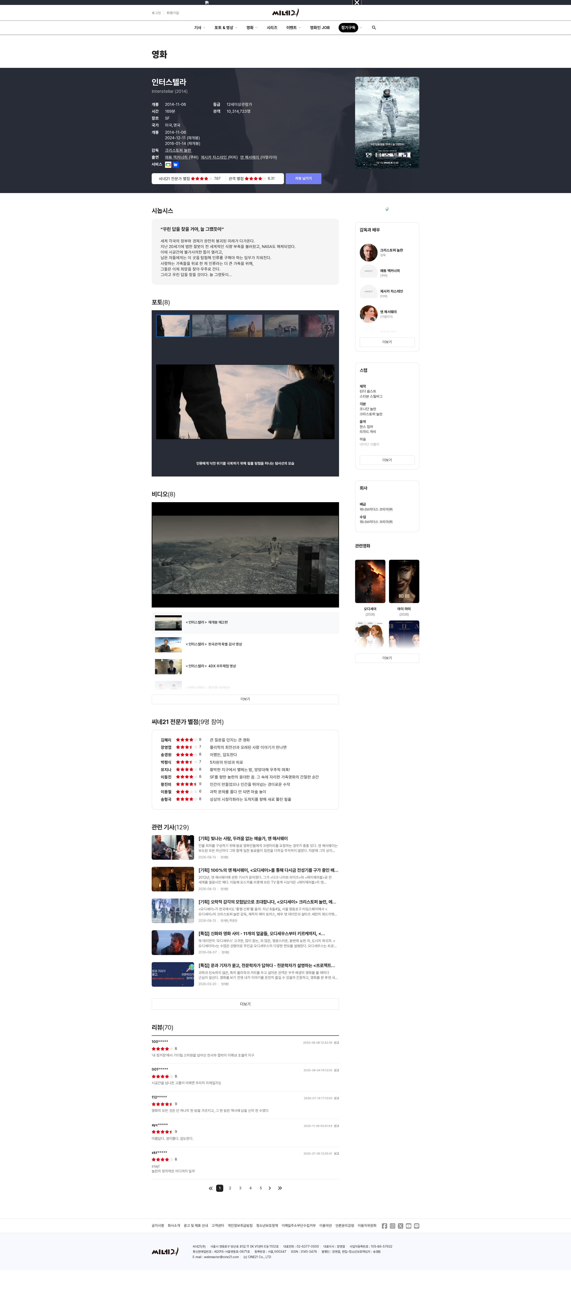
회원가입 (173, 13)
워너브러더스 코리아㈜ (376, 509)
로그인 (156, 13)
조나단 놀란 (368, 409)
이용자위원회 (367, 1226)
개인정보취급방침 (240, 1226)
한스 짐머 (366, 427)
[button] (329, 328)
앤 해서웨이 (250, 157)
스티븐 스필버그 (371, 396)
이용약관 (325, 1226)
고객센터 (218, 1226)
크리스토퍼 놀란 (178, 150)
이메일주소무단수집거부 (299, 1226)
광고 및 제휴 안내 (196, 1226)
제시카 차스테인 (214, 157)
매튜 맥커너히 (177, 157)
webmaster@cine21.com (221, 1257)
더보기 (245, 699)
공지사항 (158, 1226)
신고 (336, 1042)
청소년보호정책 (267, 1226)
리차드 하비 (368, 432)
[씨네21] (285, 13)
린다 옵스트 (368, 391)
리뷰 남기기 (303, 178)
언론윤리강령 (344, 1226)
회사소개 (174, 1226)
